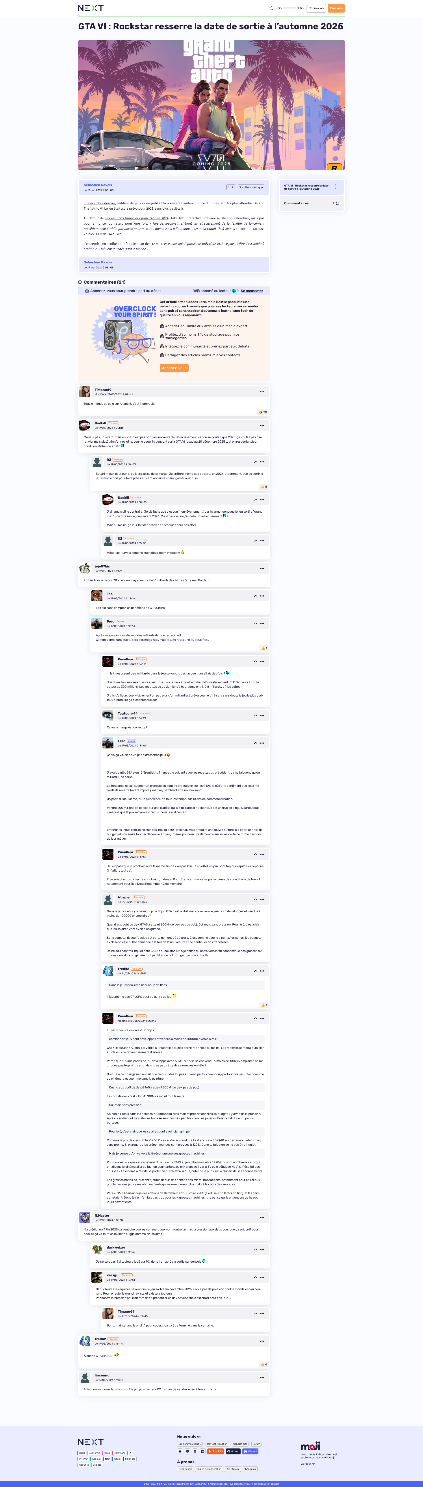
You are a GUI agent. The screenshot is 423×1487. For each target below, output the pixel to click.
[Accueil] (91, 8)
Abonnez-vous (174, 368)
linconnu (102, 1375)
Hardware (119, 1453)
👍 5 (264, 487)
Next (107, 1458)
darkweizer (116, 1247)
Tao (110, 594)
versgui (113, 1275)
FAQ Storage (232, 1469)
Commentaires (296, 203)
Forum (256, 1444)
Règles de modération (209, 1469)
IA (130, 1453)
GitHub (235, 1451)
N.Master (102, 1215)
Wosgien (125, 897)
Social (117, 1458)
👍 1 (264, 648)
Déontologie (185, 1469)
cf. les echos (231, 687)
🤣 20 (263, 412)
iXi (109, 460)
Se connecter (252, 291)
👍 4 (264, 1364)
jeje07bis (102, 566)
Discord (252, 1451)
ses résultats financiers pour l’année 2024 (137, 218)
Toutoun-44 (128, 713)
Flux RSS (218, 1451)
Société (97, 1464)
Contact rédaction (217, 1444)
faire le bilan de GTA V (142, 243)
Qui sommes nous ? (190, 1444)
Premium (336, 8)
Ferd (110, 621)
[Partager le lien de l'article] (334, 187)
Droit (82, 1453)
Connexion (316, 8)
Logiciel (96, 1458)
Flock (107, 1453)
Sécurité (84, 1464)
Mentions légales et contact (264, 1484)
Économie (94, 1453)
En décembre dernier (99, 203)
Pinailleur (126, 659)
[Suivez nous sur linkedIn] (203, 1451)
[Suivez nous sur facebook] (195, 1451)
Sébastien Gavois (98, 185)
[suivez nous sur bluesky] (180, 1451)
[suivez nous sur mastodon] (187, 1451)
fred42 (123, 969)
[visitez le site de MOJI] (310, 1449)
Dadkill (100, 423)
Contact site (240, 1444)
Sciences (130, 1458)
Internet (83, 1458)
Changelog (250, 1469)
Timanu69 (103, 390)
